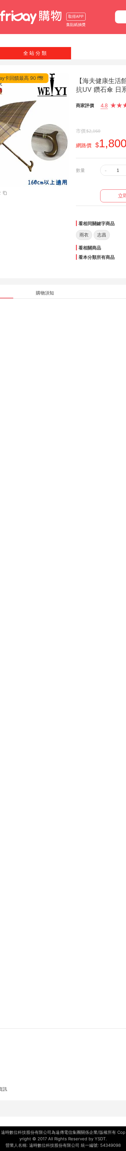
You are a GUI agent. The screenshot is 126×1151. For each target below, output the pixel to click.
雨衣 (84, 234)
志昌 (101, 234)
